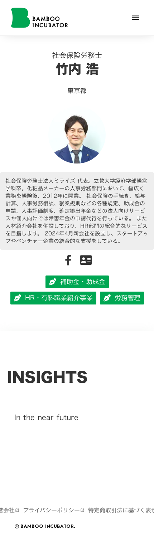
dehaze (135, 18)
